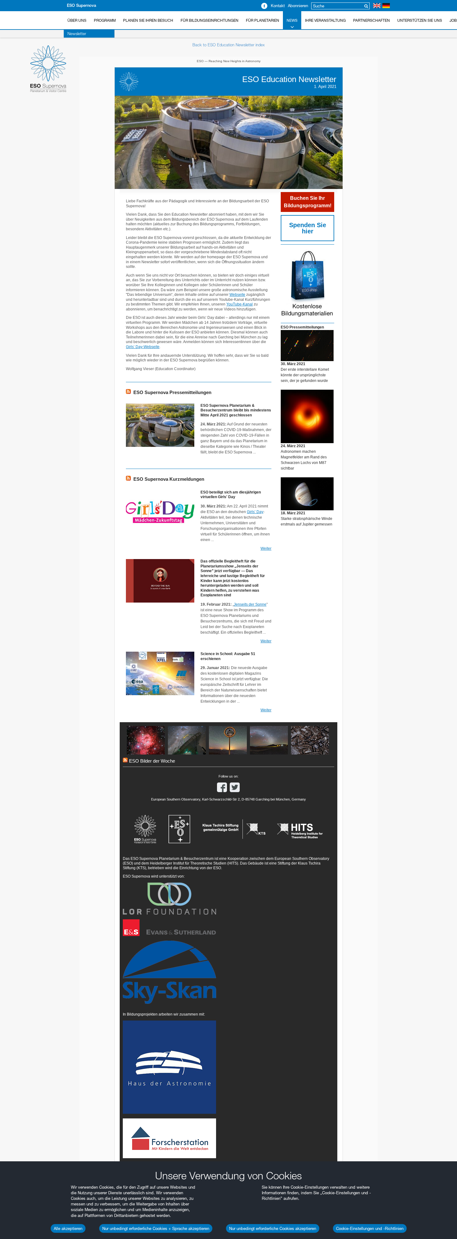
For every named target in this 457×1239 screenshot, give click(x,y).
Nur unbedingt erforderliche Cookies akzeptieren (272, 1228)
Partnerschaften (371, 20)
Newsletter (76, 33)
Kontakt (278, 5)
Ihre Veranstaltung (325, 20)
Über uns (76, 20)
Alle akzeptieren (68, 1228)
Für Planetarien (262, 20)
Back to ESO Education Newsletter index (228, 44)
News (292, 20)
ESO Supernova (81, 5)
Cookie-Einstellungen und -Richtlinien (370, 1228)
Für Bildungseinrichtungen (209, 20)
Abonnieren (298, 5)
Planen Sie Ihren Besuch (148, 20)
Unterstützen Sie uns (419, 20)
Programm (105, 20)
